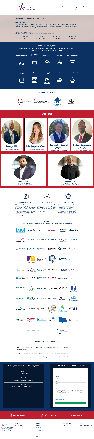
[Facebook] (15, 425)
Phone (56, 381)
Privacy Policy (57, 399)
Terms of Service (62, 399)
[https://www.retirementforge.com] (71, 101)
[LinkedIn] (21, 425)
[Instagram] (18, 425)
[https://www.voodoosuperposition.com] (57, 101)
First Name (57, 371)
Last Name (57, 376)
